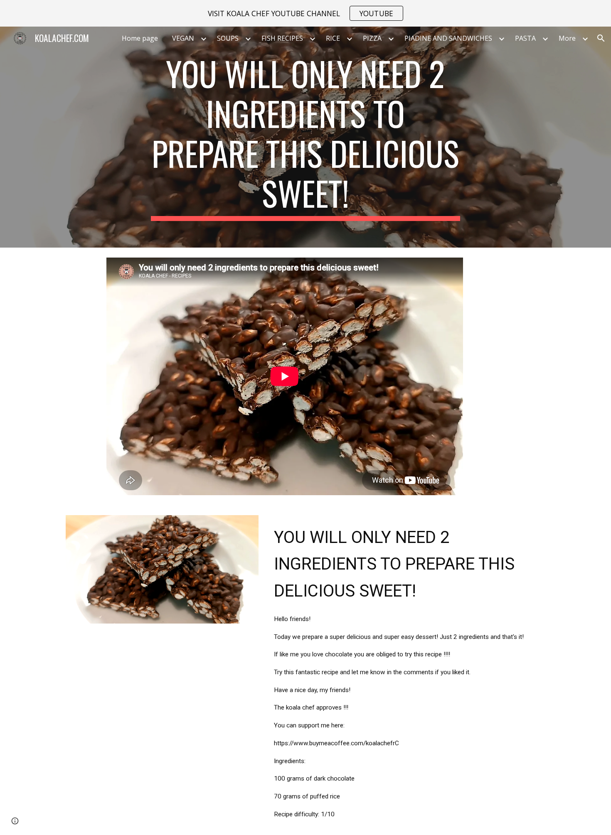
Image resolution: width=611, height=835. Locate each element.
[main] (305, 137)
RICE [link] (333, 38)
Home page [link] (140, 38)
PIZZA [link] (372, 38)
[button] (601, 38)
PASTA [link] (525, 38)
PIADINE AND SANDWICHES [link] (448, 38)
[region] (305, 13)
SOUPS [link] (228, 38)
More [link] (567, 38)
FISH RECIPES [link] (282, 38)
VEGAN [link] (183, 38)
